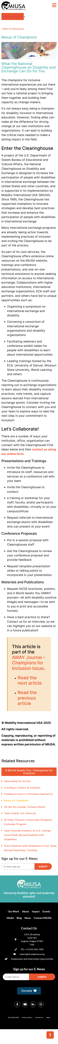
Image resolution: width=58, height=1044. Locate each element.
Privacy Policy (27, 1017)
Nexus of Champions (16, 800)
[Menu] (54, 5)
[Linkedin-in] (33, 1004)
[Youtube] (25, 1004)
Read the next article (30, 680)
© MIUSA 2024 (13, 1017)
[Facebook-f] (17, 1004)
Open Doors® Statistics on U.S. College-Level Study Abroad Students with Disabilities (28, 835)
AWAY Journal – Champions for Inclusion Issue (28, 663)
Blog (19, 917)
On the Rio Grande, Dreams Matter (25, 807)
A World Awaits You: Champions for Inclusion (29, 772)
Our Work (13, 911)
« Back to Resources (12, 28)
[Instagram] (41, 1004)
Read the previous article (27, 698)
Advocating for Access (17, 781)
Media (10, 917)
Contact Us (39, 1017)
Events (46, 911)
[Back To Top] (50, 1035)
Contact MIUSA (43, 917)
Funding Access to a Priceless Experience (28, 794)
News (27, 917)
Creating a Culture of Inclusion (22, 787)
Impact (36, 911)
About (25, 911)
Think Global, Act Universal (20, 813)
